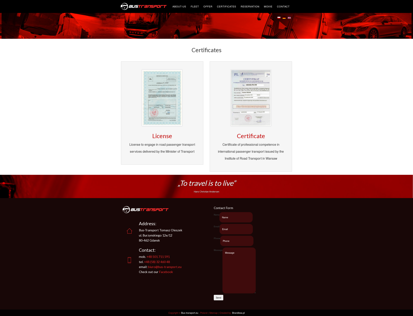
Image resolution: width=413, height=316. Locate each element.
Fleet (195, 6)
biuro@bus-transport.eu (164, 267)
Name (216, 214)
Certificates (226, 6)
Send (218, 297)
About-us (179, 6)
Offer (207, 6)
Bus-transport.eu (189, 312)
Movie (268, 6)
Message (218, 250)
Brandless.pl (238, 312)
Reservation (250, 6)
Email (217, 226)
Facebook (166, 272)
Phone (217, 238)
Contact (283, 6)
